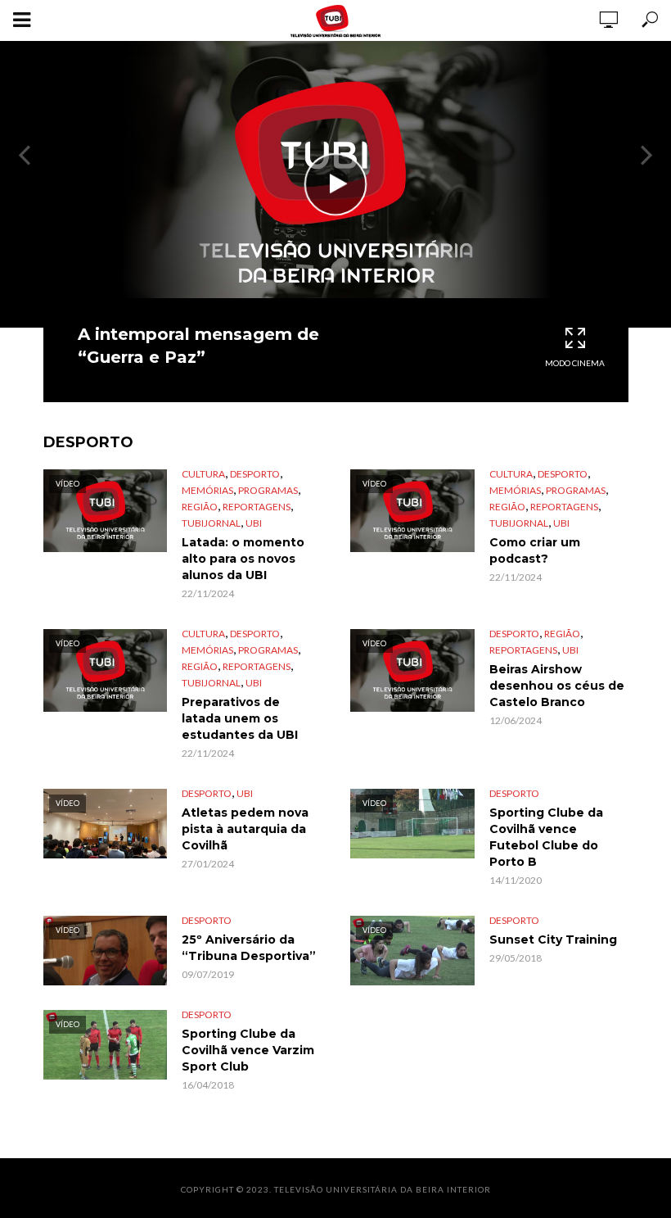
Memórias (207, 490)
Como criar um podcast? (534, 550)
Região (200, 506)
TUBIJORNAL (211, 523)
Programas (268, 490)
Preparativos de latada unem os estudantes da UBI (240, 718)
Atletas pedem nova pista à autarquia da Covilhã (245, 829)
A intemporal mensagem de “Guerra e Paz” (198, 345)
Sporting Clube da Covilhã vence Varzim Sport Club (248, 1050)
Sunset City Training (553, 939)
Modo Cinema (575, 363)
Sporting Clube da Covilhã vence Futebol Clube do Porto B (546, 837)
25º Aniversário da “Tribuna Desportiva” (249, 947)
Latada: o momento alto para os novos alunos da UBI (243, 558)
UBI (253, 523)
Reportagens (256, 506)
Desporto (255, 474)
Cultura (203, 474)
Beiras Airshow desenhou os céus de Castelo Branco (556, 685)
